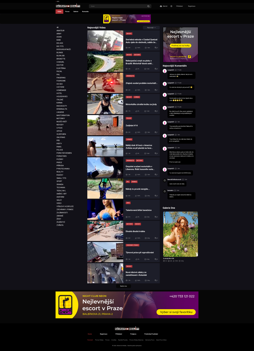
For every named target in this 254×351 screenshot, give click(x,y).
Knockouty (62, 106)
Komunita (85, 11)
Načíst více (123, 286)
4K (58, 27)
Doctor (60, 65)
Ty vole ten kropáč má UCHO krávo (180, 173)
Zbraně (60, 216)
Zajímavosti (62, 213)
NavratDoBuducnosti (174, 179)
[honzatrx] (165, 191)
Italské (60, 100)
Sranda (60, 184)
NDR (58, 1)
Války (59, 200)
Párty (59, 144)
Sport (59, 181)
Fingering (61, 78)
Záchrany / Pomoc (65, 209)
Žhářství (61, 222)
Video (59, 203)
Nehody (60, 125)
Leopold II (170, 70)
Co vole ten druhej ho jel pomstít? (179, 87)
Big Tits (60, 46)
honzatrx (170, 190)
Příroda (60, 165)
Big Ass (60, 43)
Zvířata (60, 225)
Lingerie (60, 112)
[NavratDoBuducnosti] (165, 180)
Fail (58, 74)
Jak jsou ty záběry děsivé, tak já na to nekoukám (180, 75)
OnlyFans (61, 137)
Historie (60, 87)
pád (58, 140)
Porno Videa (99, 340)
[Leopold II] (165, 71)
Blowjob (60, 56)
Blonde (60, 52)
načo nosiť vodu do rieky (176, 184)
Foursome (61, 81)
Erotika (114, 340)
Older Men (61, 134)
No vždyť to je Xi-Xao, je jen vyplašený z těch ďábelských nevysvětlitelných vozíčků (181, 113)
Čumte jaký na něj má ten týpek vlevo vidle (181, 99)
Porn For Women (64, 153)
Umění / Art (62, 194)
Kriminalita (62, 109)
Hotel (59, 93)
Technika (61, 187)
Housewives (62, 96)
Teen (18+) (61, 191)
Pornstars (62, 156)
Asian (59, 37)
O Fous (59, 128)
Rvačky (60, 175)
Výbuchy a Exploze (65, 206)
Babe (59, 40)
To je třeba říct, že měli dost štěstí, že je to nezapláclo (180, 140)
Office (59, 131)
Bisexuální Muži (64, 49)
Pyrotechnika (63, 169)
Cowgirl (60, 62)
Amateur (60, 31)
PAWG (59, 147)
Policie (60, 150)
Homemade (61, 90)
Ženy (59, 219)
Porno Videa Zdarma (136, 340)
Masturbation (63, 115)
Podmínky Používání (151, 334)
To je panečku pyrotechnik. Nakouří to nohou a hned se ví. (181, 127)
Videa (59, 11)
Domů (90, 334)
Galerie (75, 11)
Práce (59, 162)
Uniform (60, 197)
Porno (67, 11)
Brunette (61, 59)
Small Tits (61, 178)
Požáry (60, 159)
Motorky (61, 118)
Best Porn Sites (161, 340)
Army (59, 34)
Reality (60, 172)
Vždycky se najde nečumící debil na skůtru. (180, 196)
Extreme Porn (149, 340)
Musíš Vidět (62, 122)
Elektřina (61, 68)
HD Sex (60, 84)
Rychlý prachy (122, 340)
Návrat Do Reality (121, 345)
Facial (59, 71)
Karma (59, 103)
